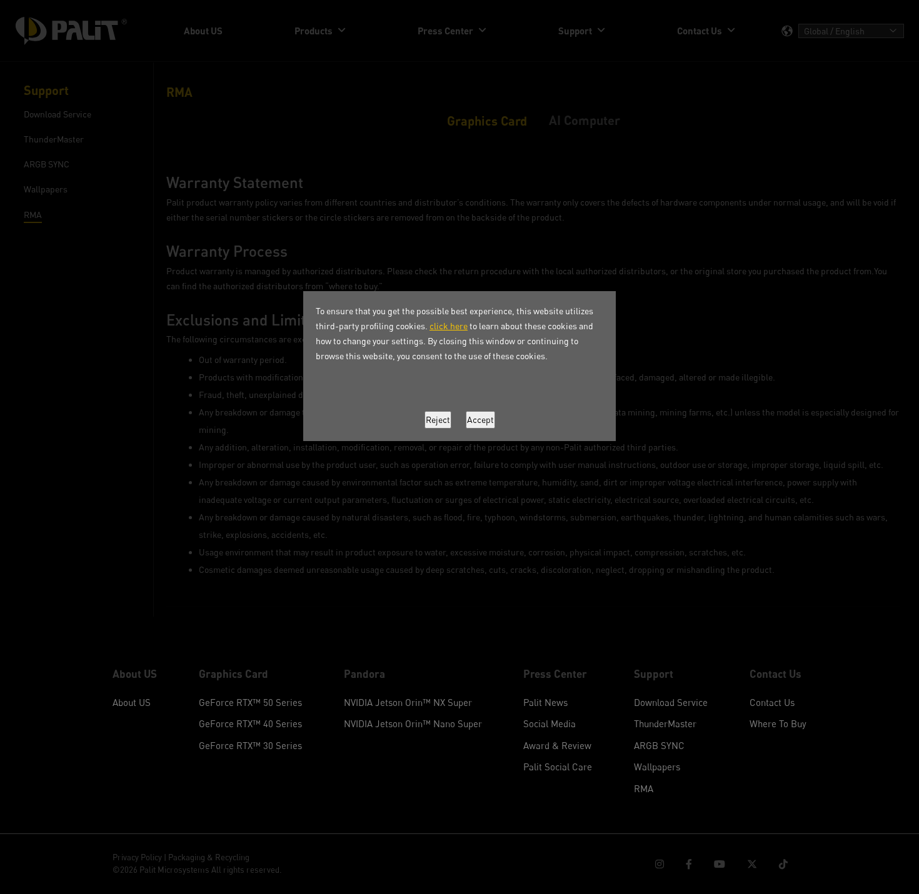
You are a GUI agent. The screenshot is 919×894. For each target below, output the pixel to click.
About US (132, 702)
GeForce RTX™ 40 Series (250, 723)
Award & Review (557, 745)
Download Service (671, 702)
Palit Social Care (557, 766)
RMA (643, 788)
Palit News (545, 702)
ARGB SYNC (659, 745)
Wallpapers (657, 766)
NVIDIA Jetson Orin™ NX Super (408, 702)
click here (448, 325)
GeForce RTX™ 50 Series (250, 702)
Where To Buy (778, 723)
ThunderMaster (665, 723)
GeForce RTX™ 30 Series (250, 745)
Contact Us (772, 702)
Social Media (549, 723)
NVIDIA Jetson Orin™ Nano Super (413, 723)
